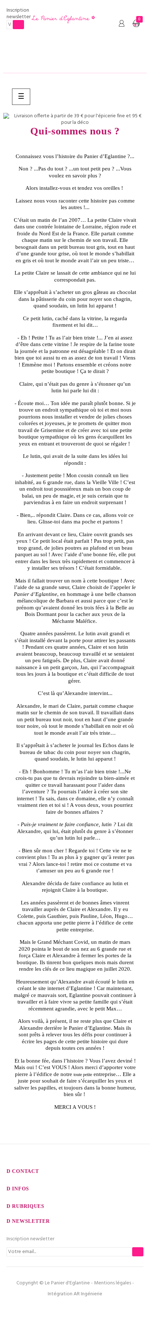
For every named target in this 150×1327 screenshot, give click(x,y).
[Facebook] (59, 1308)
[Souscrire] (18, 24)
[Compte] (121, 23)
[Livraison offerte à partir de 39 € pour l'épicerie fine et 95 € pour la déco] (75, 119)
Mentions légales (112, 1283)
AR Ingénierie (88, 1294)
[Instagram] (90, 1308)
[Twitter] (75, 1308)
